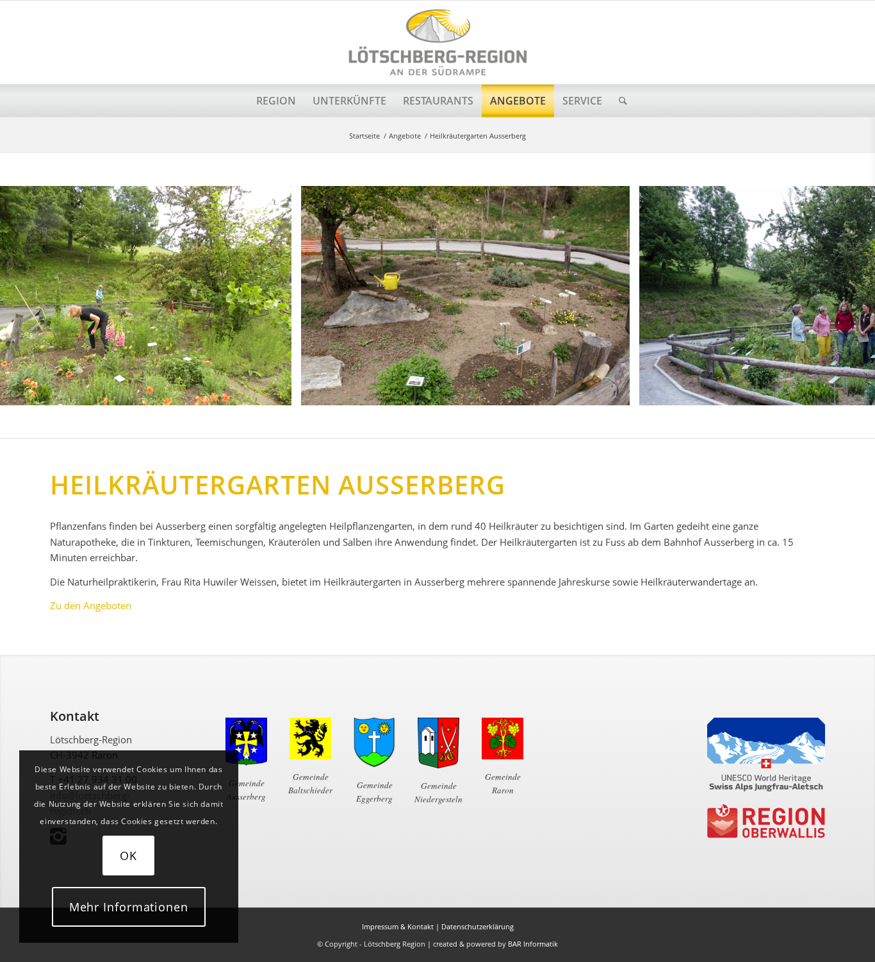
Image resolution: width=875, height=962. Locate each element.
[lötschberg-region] (437, 42)
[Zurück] (29, 295)
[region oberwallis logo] (766, 821)
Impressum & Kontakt (398, 926)
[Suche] (618, 101)
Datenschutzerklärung (477, 926)
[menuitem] (276, 101)
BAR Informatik (533, 944)
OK (128, 855)
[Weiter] (846, 295)
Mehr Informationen (128, 907)
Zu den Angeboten (90, 605)
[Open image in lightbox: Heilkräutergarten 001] (277, 391)
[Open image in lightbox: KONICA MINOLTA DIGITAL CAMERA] (615, 391)
